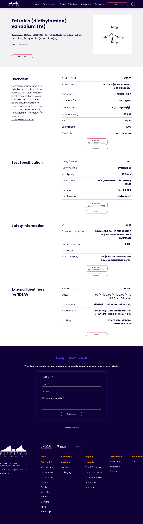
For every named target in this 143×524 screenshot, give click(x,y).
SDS (133, 461)
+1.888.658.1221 (6, 473)
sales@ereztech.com (22, 119)
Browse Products (72, 427)
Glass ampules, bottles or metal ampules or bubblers (27, 96)
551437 (128, 288)
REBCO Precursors (93, 472)
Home (36, 4)
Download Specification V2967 (96, 141)
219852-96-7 (124, 94)
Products (64, 467)
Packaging (65, 472)
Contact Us (117, 4)
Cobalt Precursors (93, 467)
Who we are (47, 467)
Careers (45, 501)
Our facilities (47, 477)
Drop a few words (52, 398)
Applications (116, 461)
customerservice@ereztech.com (13, 469)
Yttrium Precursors (93, 477)
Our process (47, 472)
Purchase (22, 56)
